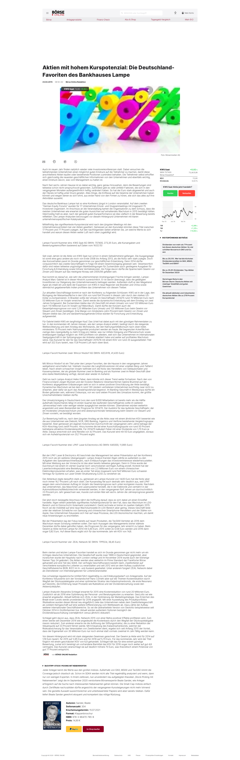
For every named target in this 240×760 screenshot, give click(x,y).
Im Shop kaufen (93, 729)
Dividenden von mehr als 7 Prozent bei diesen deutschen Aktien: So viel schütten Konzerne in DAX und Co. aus (177, 248)
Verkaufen (186, 193)
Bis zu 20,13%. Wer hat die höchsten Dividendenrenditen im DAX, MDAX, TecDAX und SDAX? (177, 260)
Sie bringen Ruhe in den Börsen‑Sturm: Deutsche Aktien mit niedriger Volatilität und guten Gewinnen (177, 282)
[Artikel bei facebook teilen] (65, 162)
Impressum (182, 755)
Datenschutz (118, 755)
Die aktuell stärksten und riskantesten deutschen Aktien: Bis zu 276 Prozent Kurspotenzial (178, 295)
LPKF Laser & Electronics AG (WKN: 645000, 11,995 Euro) (102, 445)
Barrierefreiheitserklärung (101, 755)
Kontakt (170, 755)
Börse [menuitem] (49, 19)
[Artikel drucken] (54, 162)
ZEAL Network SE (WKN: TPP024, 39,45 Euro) (96, 542)
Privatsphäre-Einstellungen (154, 755)
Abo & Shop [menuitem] (130, 19)
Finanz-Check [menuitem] (103, 19)
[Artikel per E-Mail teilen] (44, 161)
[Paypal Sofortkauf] (74, 729)
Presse (138, 755)
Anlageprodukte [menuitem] (74, 19)
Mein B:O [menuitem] (189, 19)
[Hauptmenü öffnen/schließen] (47, 13)
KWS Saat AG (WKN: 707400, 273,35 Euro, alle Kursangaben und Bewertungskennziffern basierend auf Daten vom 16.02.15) (91, 244)
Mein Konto (189, 13)
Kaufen (170, 193)
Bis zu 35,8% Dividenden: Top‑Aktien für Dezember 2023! (178, 271)
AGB (129, 755)
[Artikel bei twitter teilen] (75, 162)
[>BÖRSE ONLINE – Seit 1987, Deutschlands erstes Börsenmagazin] (58, 13)
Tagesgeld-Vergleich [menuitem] (160, 19)
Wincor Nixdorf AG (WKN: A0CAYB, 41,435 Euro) (99, 353)
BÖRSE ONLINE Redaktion (66, 654)
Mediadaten (195, 755)
